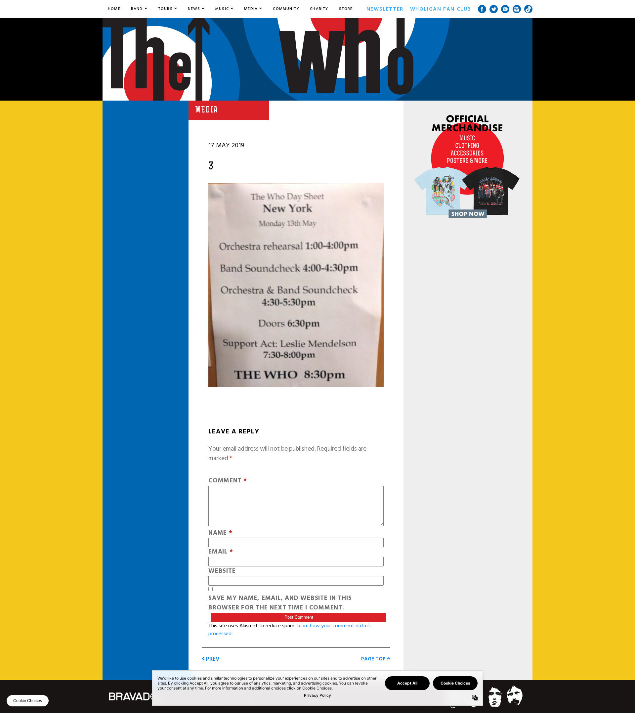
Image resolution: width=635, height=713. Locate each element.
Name (220, 533)
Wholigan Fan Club (440, 9)
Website (221, 571)
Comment (227, 481)
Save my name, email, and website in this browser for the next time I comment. (280, 603)
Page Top (374, 659)
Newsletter (384, 9)
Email (220, 552)
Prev (212, 659)
